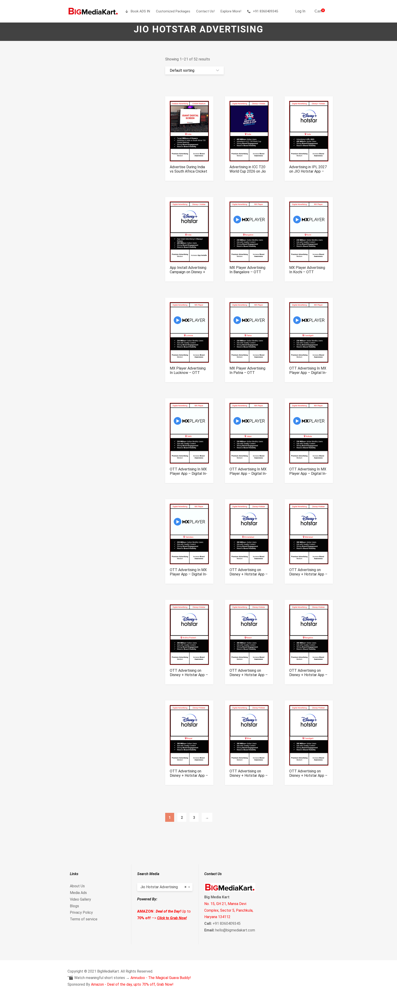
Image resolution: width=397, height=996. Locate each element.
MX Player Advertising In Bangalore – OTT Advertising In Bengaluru (249, 272)
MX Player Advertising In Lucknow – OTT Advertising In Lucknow (188, 372)
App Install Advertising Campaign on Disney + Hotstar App (188, 272)
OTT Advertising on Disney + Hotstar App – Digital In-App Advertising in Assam (249, 677)
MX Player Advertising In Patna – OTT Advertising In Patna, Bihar (247, 375)
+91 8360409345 (265, 11)
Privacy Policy (81, 912)
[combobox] (165, 887)
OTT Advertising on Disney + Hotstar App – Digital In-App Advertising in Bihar (249, 777)
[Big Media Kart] (93, 11)
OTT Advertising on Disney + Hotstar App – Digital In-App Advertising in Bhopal (189, 777)
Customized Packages (173, 11)
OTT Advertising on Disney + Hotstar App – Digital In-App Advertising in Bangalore (308, 677)
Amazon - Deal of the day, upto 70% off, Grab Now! (132, 984)
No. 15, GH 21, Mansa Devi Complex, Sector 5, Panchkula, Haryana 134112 (228, 910)
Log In (300, 11)
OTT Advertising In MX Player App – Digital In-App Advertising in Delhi (189, 473)
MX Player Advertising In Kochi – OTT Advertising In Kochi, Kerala (307, 274)
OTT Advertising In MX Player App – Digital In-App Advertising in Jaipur (248, 475)
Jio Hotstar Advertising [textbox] (163, 887)
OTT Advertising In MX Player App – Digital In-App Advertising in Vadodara (188, 576)
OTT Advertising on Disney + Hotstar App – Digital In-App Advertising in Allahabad (308, 576)
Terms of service (83, 919)
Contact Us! (205, 11)
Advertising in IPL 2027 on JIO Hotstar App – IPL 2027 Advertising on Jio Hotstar (308, 173)
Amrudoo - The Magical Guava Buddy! (160, 978)
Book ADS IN (140, 11)
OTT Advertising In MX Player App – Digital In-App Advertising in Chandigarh (308, 375)
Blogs (74, 906)
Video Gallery (80, 899)
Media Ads (78, 893)
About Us (77, 886)
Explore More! (231, 11)
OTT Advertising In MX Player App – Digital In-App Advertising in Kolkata (308, 475)
